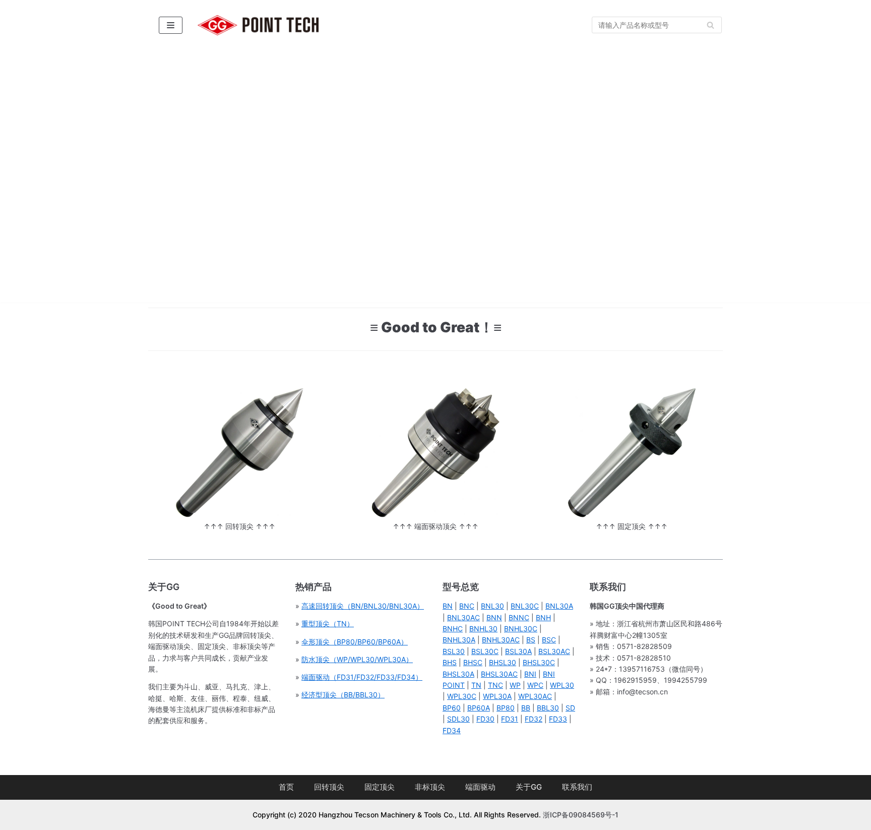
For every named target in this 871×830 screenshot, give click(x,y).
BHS (450, 662)
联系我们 (577, 787)
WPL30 (562, 685)
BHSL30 (502, 662)
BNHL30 (483, 628)
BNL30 (492, 606)
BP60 (452, 707)
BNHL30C (520, 628)
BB (525, 707)
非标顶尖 (430, 787)
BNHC (453, 628)
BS (530, 639)
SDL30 (458, 719)
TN (476, 685)
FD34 (452, 730)
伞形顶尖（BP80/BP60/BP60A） (354, 641)
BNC (466, 606)
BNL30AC (463, 617)
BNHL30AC (501, 639)
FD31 (509, 719)
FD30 (485, 719)
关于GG (529, 787)
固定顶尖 (379, 787)
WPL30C (461, 696)
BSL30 (454, 651)
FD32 (533, 719)
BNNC (519, 617)
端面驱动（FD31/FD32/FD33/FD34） (361, 677)
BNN (494, 617)
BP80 (505, 707)
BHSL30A (458, 674)
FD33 (558, 719)
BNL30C (525, 606)
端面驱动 (480, 787)
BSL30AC (554, 651)
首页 (286, 787)
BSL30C (485, 651)
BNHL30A (459, 639)
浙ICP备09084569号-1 (580, 814)
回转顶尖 (329, 787)
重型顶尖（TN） (327, 623)
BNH (543, 617)
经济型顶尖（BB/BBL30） (343, 694)
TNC (495, 685)
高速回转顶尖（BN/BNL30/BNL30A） (362, 606)
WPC (535, 685)
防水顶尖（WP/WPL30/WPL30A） (357, 659)
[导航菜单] (170, 25)
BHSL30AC (499, 674)
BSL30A (518, 651)
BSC (549, 639)
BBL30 (548, 707)
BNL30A (559, 606)
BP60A (478, 707)
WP (515, 685)
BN (448, 606)
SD (570, 707)
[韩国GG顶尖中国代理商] (258, 25)
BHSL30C (539, 662)
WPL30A (497, 696)
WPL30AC (535, 696)
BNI (530, 674)
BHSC (472, 662)
